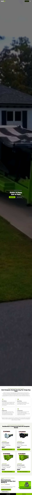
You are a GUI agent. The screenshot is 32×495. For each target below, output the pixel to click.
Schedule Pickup (5, 491)
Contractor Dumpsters (6, 489)
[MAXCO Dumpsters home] (3, 1)
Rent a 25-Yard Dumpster (23, 471)
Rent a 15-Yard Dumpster (23, 449)
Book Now (26, 1)
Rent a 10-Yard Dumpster (8, 449)
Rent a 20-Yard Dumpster (8, 471)
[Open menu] (30, 1)
